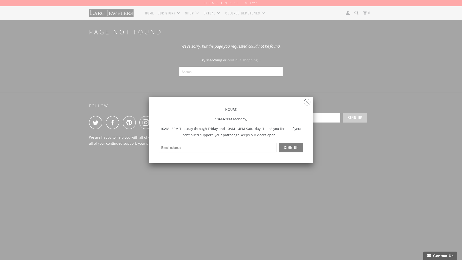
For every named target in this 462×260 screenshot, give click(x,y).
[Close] (307, 101)
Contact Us (442, 256)
